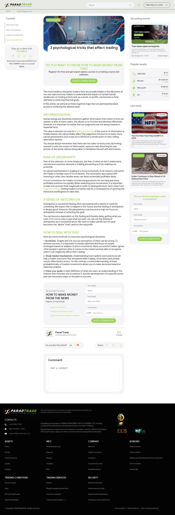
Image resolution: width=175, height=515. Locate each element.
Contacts (91, 458)
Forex (7, 447)
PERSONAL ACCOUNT (154, 5)
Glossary (49, 464)
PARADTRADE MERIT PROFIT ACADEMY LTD (78, 423)
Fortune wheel (135, 464)
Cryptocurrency (11, 458)
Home (8, 11)
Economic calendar (53, 494)
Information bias (12, 25)
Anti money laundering (149, 508)
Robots (49, 483)
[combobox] (89, 313)
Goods (7, 464)
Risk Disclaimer (133, 508)
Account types (10, 483)
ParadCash (134, 469)
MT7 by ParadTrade (12, 494)
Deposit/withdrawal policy (98, 494)
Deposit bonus (135, 447)
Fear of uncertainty (13, 30)
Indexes (8, 469)
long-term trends (51, 189)
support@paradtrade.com (19, 433)
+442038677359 (15, 424)
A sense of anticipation (14, 35)
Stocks (7, 452)
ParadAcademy (52, 447)
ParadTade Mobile (11, 500)
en (139, 5)
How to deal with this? (14, 40)
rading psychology (85, 131)
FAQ (48, 469)
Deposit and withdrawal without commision (146, 458)
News (48, 452)
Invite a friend (135, 452)
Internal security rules (96, 488)
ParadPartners (93, 469)
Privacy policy (120, 508)
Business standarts (95, 483)
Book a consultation (84, 81)
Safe (6, 488)
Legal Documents (95, 452)
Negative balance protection (57, 488)
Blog (48, 458)
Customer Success (95, 464)
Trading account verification (99, 500)
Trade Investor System (54, 500)
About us (91, 447)
